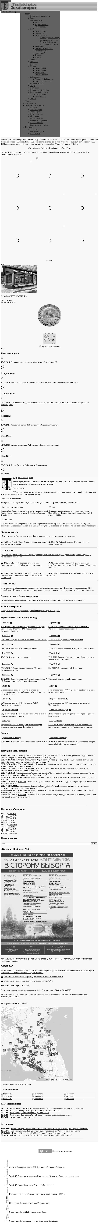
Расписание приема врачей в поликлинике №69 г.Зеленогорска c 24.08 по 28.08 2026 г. (37, 990)
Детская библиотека (43, 81)
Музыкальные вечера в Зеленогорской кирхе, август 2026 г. (28, 981)
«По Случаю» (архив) (49, 44)
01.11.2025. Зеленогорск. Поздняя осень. (65, 679)
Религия (11, 820)
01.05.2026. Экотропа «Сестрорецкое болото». (20, 648)
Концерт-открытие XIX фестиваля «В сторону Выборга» (40, 1167)
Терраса (38, 55)
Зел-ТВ (33, 99)
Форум (28, 101)
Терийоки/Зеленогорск (58, 710)
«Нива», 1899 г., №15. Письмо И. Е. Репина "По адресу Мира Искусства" (41, 1135)
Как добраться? (36, 20)
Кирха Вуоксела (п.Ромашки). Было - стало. (29, 465)
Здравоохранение (37, 83)
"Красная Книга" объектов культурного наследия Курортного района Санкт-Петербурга (21, 726)
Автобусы (39, 22)
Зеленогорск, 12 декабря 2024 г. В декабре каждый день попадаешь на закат (41, 1115)
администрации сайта (70, 1156)
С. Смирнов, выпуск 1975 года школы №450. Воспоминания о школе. (19, 704)
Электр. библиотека (48, 42)
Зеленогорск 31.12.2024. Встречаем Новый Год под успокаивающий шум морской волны (46, 1108)
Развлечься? (40, 53)
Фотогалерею (21, 152)
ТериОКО (34, 62)
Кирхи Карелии (36, 118)
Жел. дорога (35, 116)
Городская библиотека (44, 79)
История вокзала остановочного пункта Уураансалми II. (34, 362)
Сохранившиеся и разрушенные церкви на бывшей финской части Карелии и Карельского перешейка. (43, 600)
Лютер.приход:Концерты (28, 773)
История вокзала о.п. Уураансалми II (35, 1203)
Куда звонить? (41, 31)
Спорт (32, 86)
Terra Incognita (36, 110)
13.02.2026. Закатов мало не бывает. (16, 657)
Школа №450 (40, 70)
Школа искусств (41, 75)
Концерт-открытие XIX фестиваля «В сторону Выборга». (34, 425)
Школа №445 (40, 68)
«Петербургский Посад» (50, 38)
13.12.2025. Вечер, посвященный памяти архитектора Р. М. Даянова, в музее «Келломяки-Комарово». (24, 680)
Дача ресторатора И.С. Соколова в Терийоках (39, 1221)
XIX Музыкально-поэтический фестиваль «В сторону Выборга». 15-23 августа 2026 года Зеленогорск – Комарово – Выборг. (23, 629)
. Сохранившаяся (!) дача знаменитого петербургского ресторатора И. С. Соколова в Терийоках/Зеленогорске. (72, 565)
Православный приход (39, 90)
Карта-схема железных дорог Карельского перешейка (70, 727)
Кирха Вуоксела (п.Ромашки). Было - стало (35, 1185)
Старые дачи (35, 112)
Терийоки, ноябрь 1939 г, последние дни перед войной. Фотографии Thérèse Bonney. (46, 1131)
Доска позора (40, 97)
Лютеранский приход (39, 92)
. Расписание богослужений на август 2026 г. (24, 742)
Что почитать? (41, 36)
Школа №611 (40, 73)
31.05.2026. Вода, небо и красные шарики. (65, 640)
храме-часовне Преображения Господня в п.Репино (22, 973)
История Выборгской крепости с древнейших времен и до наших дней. (30, 611)
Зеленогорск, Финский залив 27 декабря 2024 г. (29, 1113)
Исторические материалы (12, 507)
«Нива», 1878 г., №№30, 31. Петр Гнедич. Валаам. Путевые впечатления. (41, 1133)
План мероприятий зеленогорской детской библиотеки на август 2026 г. (33, 977)
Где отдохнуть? (41, 51)
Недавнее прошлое (57, 699)
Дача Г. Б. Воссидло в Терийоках (33, 1212)
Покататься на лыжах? (44, 49)
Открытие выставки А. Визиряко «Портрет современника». (35, 445)
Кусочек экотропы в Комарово (22, 1117)
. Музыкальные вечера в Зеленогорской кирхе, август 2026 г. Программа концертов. (71, 743)
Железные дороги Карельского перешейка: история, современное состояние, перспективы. (38, 536)
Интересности (18, 488)
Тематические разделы (34, 105)
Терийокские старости (49, 40)
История (33, 107)
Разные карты (40, 27)
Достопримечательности (40, 16)
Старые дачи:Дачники (27, 760)
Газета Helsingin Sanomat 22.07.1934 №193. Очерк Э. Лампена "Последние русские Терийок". (49, 1129)
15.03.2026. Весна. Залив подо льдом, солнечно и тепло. (71, 648)
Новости (33, 64)
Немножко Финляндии (11, 498)
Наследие (6, 721)
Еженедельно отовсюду (39, 125)
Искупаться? (40, 46)
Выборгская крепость (39, 120)
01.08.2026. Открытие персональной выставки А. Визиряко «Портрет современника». (68, 628)
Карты (52, 507)
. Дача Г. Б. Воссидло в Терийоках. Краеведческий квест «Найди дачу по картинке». (21, 564)
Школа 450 (22, 768)
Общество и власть (38, 94)
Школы (33, 66)
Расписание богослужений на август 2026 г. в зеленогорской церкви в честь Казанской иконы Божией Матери (46, 970)
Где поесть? (39, 33)
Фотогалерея (30, 103)
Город (27, 14)
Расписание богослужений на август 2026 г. (46, 1194)
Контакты (29, 127)
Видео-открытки (9, 710)
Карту (76, 152)
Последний (26, 1084)
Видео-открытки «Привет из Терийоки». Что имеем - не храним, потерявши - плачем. (24, 715)
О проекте (34, 129)
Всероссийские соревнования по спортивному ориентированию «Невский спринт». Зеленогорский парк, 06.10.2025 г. (23, 692)
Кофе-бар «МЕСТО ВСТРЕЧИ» (14, 296)
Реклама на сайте (37, 131)
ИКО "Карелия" (36, 123)
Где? (32, 29)
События (33, 59)
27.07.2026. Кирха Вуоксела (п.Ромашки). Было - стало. (24, 640)
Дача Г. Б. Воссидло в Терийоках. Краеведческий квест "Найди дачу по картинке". (45, 382)
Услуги (38, 57)
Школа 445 (22, 764)
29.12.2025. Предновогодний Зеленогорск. (66, 668)
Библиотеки (35, 77)
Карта (32, 18)
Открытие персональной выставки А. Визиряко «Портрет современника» (48, 1176)
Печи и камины (36, 114)
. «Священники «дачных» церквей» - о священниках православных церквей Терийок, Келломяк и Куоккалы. (24, 575)
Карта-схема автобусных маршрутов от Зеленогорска (70, 725)
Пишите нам (35, 134)
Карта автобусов (41, 25)
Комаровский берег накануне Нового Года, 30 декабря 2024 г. (35, 1110)
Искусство (34, 88)
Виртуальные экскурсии (23, 478)
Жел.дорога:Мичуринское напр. (31, 755)
